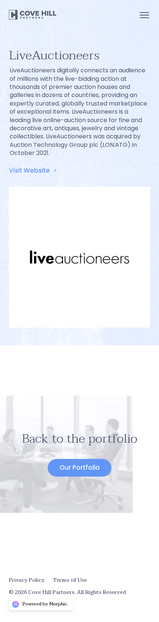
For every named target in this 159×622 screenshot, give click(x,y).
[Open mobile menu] (144, 15)
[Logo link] (32, 15)
